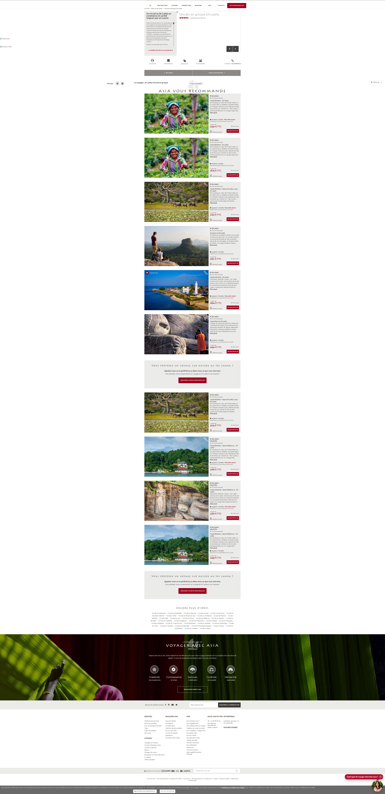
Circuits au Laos (175, 618)
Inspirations (169, 735)
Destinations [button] (162, 5)
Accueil (146, 8)
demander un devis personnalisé (192, 380)
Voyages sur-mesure (151, 743)
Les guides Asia (191, 733)
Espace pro (190, 747)
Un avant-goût (170, 726)
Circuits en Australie (204, 623)
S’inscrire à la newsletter (229, 705)
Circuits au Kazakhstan (174, 613)
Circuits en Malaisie (157, 623)
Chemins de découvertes (173, 728)
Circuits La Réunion (190, 613)
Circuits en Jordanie (191, 628)
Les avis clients (191, 735)
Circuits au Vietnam (218, 618)
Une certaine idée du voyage (195, 726)
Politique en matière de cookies (233, 787)
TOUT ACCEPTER (168, 791)
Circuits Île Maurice (220, 616)
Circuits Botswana (189, 623)
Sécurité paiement (197, 778)
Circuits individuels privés (152, 745)
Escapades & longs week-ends (154, 755)
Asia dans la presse (192, 742)
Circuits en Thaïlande (165, 621)
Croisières (147, 757)
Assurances (186, 778)
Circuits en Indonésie (158, 613)
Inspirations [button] (186, 5)
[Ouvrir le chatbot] (377, 786)
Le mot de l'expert (171, 733)
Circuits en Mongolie (225, 621)
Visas (146, 728)
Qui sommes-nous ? (193, 721)
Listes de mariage (150, 730)
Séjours (146, 750)
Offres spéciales (149, 759)
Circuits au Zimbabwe (204, 616)
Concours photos (192, 750)
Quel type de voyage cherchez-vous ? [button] (364, 776)
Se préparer (169, 723)
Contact (221, 5)
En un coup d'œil (171, 730)
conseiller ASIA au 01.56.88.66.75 (161, 50)
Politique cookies (224, 778)
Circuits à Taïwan (218, 626)
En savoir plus (232, 131)
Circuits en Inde (203, 613)
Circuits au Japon (205, 628)
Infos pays (147, 733)
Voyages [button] (174, 5)
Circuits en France (188, 618)
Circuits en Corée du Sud (174, 623)
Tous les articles (170, 721)
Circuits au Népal (211, 621)
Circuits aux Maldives (203, 618)
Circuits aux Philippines (196, 621)
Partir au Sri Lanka (156, 8)
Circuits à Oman (171, 616)
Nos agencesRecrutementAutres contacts (213, 725)
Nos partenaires (191, 745)
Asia (209, 5)
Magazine (198, 5)
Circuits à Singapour (180, 621)
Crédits (216, 778)
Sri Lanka (169, 73)
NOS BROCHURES (231, 727)
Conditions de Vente (175, 778)
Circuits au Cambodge (219, 623)
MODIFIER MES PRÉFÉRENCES (145, 791)
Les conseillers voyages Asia (195, 730)
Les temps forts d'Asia (172, 738)
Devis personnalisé (150, 723)
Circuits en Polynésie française (201, 626)
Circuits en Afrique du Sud (186, 616)
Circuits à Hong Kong (217, 613)
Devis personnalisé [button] (237, 5)
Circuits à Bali (163, 618)
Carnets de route (191, 740)
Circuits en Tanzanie (166, 626)
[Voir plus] (213, 113)
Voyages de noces (150, 752)
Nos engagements (192, 723)
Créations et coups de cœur (195, 728)
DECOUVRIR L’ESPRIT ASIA (192, 689)
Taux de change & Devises (153, 726)
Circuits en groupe (216, 73)
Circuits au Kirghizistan (182, 626)
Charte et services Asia (151, 721)
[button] (229, 49)
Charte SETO (208, 778)
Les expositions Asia (193, 738)
